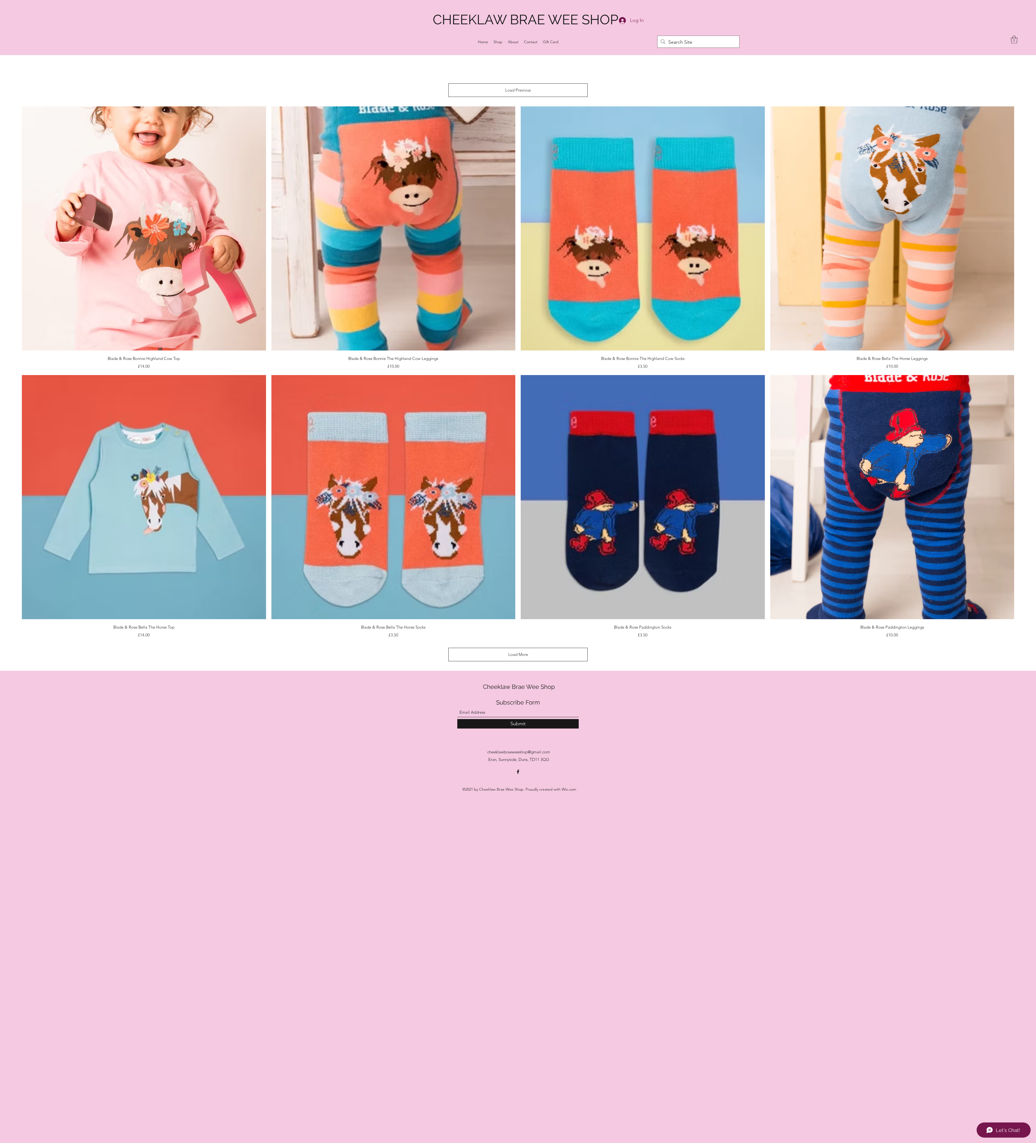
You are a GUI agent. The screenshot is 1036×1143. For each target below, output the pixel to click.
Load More (518, 654)
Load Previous (518, 90)
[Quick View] (144, 228)
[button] (1014, 39)
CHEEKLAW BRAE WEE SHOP (525, 20)
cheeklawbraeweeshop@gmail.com (518, 751)
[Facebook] (518, 771)
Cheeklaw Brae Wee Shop (519, 686)
